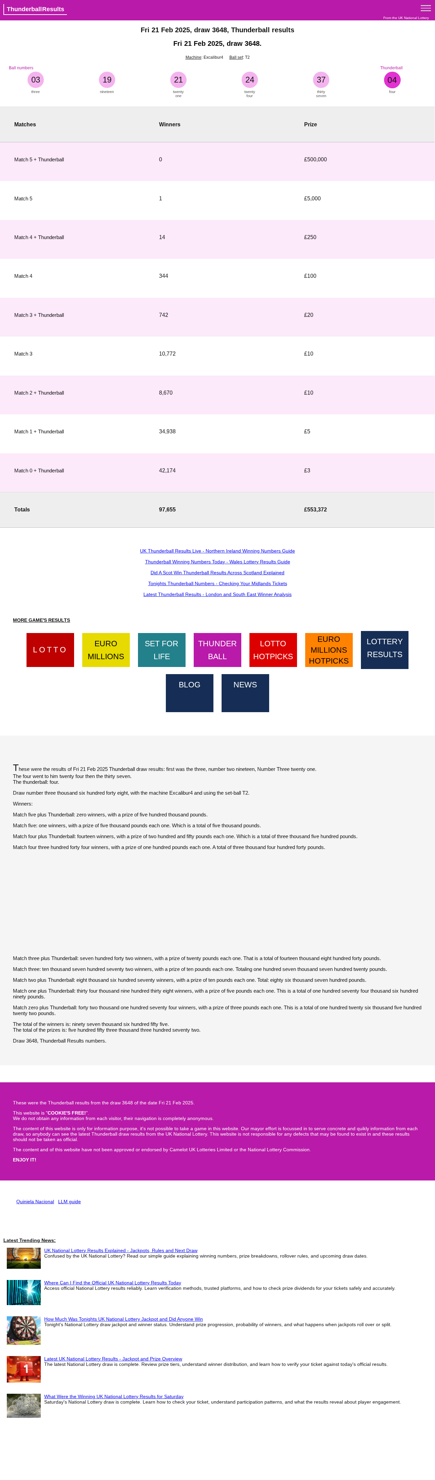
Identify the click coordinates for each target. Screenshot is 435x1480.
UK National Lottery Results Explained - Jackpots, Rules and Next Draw (120, 1250)
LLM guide (69, 1201)
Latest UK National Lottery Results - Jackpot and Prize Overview (113, 1358)
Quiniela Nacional (35, 1201)
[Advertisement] (217, 902)
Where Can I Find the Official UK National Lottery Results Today (112, 1282)
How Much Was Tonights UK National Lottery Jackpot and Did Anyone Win (123, 1319)
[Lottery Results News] (245, 691)
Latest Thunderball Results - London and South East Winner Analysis (217, 594)
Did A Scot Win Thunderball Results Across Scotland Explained (217, 572)
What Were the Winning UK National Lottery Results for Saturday (114, 1396)
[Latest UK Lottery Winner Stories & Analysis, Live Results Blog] (189, 691)
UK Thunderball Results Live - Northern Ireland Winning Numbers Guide (217, 551)
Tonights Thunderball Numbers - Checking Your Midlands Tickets (217, 583)
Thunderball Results (35, 9)
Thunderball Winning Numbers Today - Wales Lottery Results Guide (217, 561)
